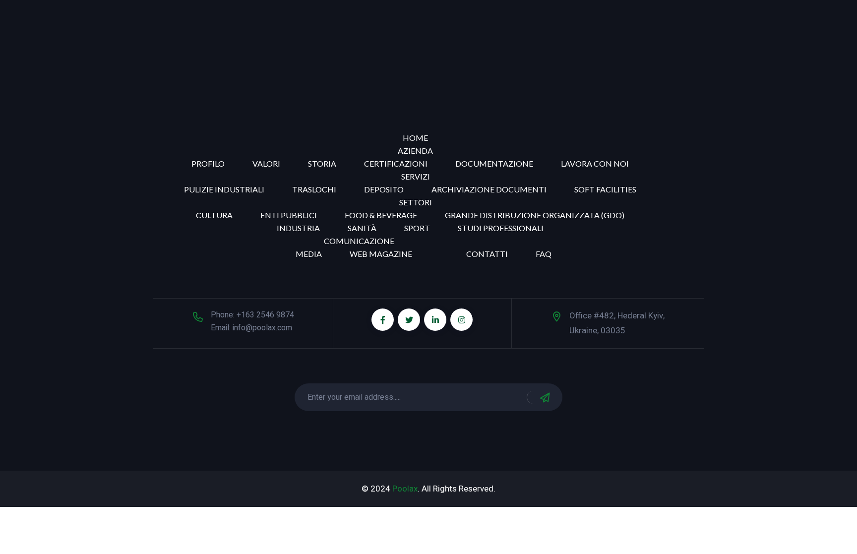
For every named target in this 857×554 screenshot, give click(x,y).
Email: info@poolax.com (251, 328)
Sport (417, 228)
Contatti (487, 253)
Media (309, 253)
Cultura (214, 215)
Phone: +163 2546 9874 (252, 315)
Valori (266, 163)
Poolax (405, 489)
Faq (543, 253)
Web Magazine (381, 253)
